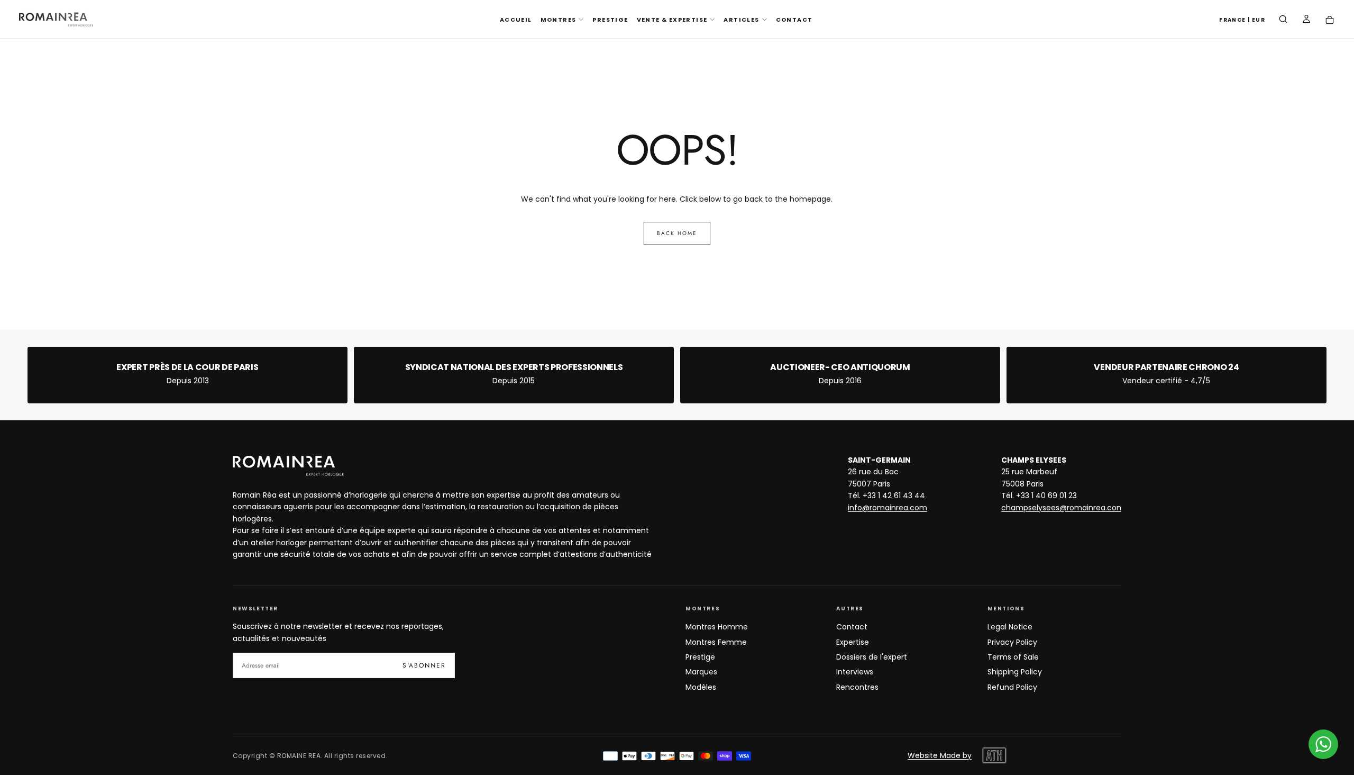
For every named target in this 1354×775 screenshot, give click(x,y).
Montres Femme (716, 642)
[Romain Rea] (288, 465)
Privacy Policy (1012, 642)
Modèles (700, 687)
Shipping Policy (1014, 671)
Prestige (700, 657)
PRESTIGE (610, 19)
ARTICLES (741, 19)
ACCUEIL (516, 19)
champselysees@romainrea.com (1062, 507)
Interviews (854, 671)
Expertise (852, 642)
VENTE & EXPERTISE (672, 19)
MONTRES (559, 19)
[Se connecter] (1306, 20)
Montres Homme (716, 626)
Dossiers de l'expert (871, 657)
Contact (851, 626)
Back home (677, 233)
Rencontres (857, 687)
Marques (701, 671)
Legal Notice (1009, 626)
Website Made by (940, 755)
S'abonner (424, 665)
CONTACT (794, 19)
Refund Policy (1012, 687)
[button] (1242, 20)
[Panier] (1329, 20)
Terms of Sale (1013, 657)
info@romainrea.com (887, 507)
